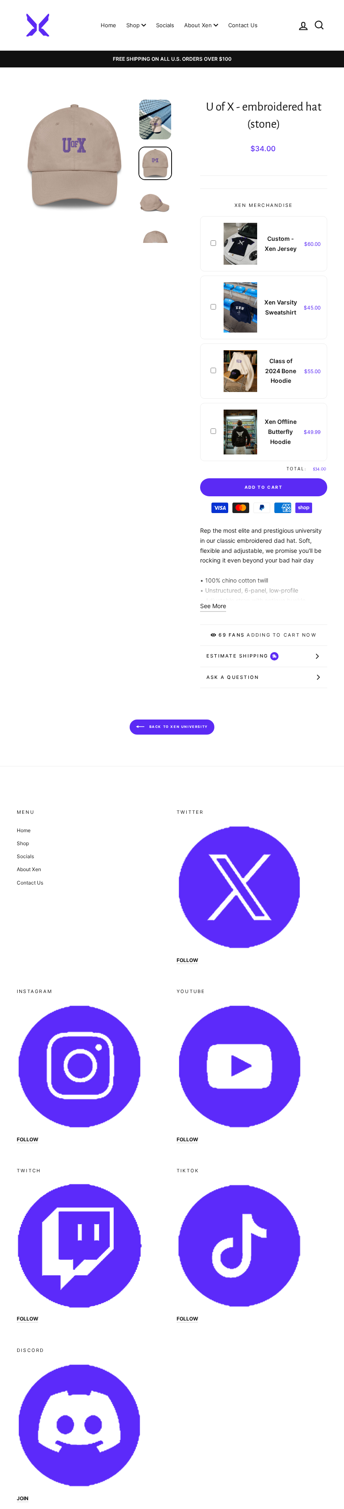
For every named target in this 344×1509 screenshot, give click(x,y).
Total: (297, 468)
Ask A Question (232, 677)
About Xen (199, 25)
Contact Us (243, 25)
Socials (165, 25)
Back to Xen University (178, 727)
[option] (172, 59)
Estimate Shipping (237, 656)
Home (108, 25)
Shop (133, 25)
